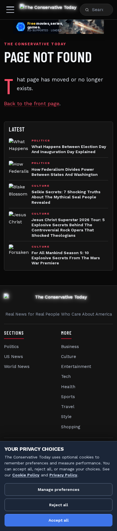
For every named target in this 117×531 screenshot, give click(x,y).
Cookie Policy (25, 475)
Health (68, 386)
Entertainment (76, 366)
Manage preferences (59, 489)
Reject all (58, 505)
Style (66, 416)
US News (13, 356)
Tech (66, 376)
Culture (68, 356)
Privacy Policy (63, 475)
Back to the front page (31, 103)
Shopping (70, 426)
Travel (67, 406)
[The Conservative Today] (48, 9)
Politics (11, 346)
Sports (68, 396)
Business (70, 346)
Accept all (59, 520)
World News (17, 366)
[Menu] (10, 9)
